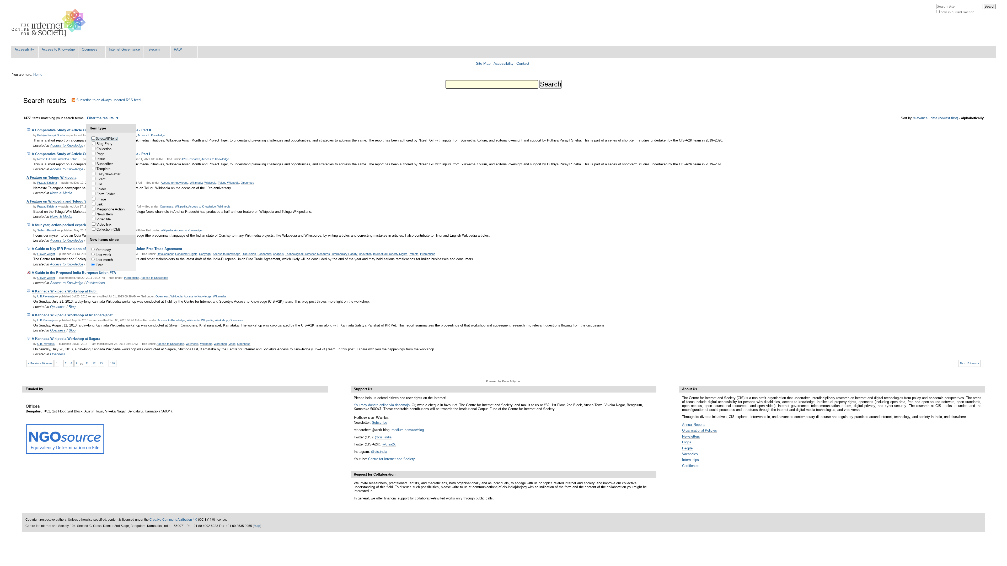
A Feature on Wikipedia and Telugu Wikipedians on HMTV (73, 201)
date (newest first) (944, 118)
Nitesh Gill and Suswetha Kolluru (57, 159)
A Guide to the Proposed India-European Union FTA (74, 273)
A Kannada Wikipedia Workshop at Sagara (66, 339)
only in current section (957, 12)
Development (165, 253)
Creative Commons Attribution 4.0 (173, 519)
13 (101, 363)
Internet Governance (124, 49)
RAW (178, 49)
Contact (522, 64)
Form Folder (106, 194)
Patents (414, 253)
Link (100, 204)
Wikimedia (196, 182)
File (99, 184)
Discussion (249, 253)
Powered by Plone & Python (503, 381)
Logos (686, 442)
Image (101, 199)
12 (94, 363)
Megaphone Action (111, 209)
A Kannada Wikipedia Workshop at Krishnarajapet (72, 315)
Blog (72, 307)
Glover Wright (46, 253)
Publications (427, 253)
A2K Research (190, 159)
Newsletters (691, 436)
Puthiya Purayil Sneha (51, 135)
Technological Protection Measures (307, 253)
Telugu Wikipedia (228, 182)
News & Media (61, 193)
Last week (103, 255)
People (687, 448)
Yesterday (103, 250)
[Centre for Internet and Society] (50, 23)
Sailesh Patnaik (47, 230)
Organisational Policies (699, 430)
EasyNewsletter (108, 174)
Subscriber (105, 164)
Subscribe (379, 422)
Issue (101, 159)
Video (231, 343)
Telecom (153, 49)
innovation (365, 253)
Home (37, 75)
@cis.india (379, 452)
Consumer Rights (186, 253)
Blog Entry (105, 144)
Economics (265, 253)
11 (87, 363)
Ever (99, 265)
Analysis (278, 253)
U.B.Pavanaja (46, 296)
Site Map (483, 64)
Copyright (205, 253)
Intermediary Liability (344, 253)
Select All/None (106, 138)
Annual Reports (693, 425)
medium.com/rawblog (408, 430)
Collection (104, 149)
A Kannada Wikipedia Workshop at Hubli (65, 291)
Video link (104, 224)
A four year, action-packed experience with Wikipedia (74, 225)
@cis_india (383, 437)
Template (103, 169)
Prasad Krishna (47, 182)
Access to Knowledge (58, 49)
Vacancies (690, 454)
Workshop (221, 320)
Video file (104, 219)
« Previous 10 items (40, 363)
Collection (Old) (108, 229)
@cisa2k (389, 444)
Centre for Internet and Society (391, 459)
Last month (104, 260)
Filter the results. (101, 118)
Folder (101, 189)
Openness (89, 49)
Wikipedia (210, 182)
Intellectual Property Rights (390, 253)
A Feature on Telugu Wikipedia (51, 177)
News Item (105, 214)
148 (112, 363)
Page (100, 154)
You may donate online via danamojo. (382, 405)
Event (101, 179)
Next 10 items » (969, 363)
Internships (690, 460)
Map (257, 526)
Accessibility (24, 49)
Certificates (690, 466)
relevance (920, 118)
